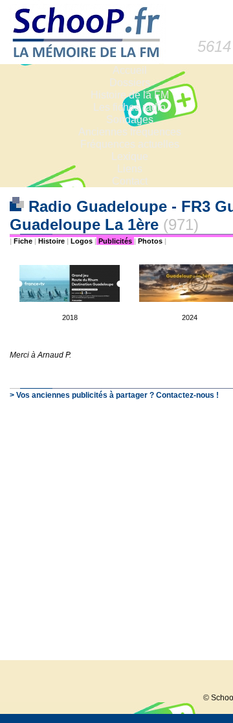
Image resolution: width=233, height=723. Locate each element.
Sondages (129, 119)
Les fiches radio (129, 107)
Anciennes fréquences (129, 131)
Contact (130, 181)
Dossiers (129, 82)
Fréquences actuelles (129, 144)
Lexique (129, 156)
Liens (129, 168)
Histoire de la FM (130, 94)
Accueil (130, 70)
